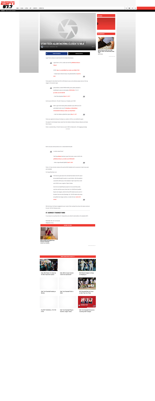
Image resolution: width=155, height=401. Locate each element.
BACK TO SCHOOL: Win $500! (11, 10)
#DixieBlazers (68, 108)
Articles (52, 222)
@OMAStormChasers (75, 62)
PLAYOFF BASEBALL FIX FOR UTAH (48, 310)
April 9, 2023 (70, 162)
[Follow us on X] (135, 8)
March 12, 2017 (66, 96)
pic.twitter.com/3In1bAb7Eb (59, 92)
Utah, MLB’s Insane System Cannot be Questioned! (67, 273)
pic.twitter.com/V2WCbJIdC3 (68, 158)
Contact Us (41, 8)
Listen (26, 8)
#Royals (55, 65)
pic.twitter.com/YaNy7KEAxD (69, 110)
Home (17, 8)
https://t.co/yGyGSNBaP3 (62, 70)
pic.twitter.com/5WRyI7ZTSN (73, 70)
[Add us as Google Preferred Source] (129, 8)
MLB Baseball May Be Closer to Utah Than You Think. (86, 292)
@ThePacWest (72, 90)
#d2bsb (61, 110)
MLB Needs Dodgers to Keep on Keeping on (86, 273)
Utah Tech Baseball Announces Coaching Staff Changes (87, 310)
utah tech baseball (56, 220)
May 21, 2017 (74, 114)
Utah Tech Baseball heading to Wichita (48, 292)
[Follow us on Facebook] (132, 8)
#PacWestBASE (56, 110)
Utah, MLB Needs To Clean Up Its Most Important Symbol (48, 273)
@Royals (59, 156)
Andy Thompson (46, 46)
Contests (35, 8)
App (30, 8)
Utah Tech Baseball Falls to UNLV (66, 292)
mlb (51, 220)
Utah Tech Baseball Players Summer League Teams (66, 310)
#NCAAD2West (74, 108)
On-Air (22, 8)
